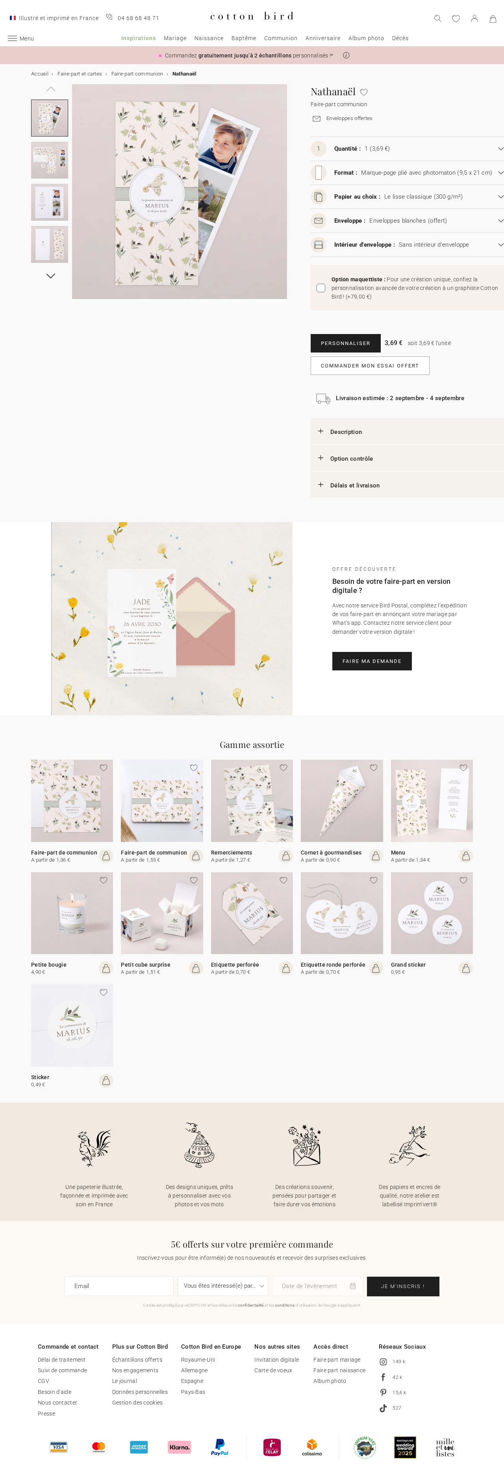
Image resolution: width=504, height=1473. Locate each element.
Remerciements (231, 852)
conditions (285, 1305)
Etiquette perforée (235, 965)
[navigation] (49, 84)
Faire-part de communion (64, 852)
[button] (346, 55)
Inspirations (138, 38)
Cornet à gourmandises (331, 852)
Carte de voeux (273, 1370)
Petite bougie (49, 965)
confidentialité (251, 1305)
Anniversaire (323, 38)
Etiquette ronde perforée (333, 965)
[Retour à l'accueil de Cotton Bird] (252, 26)
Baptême (244, 38)
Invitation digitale (276, 1360)
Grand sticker (408, 965)
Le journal (124, 1381)
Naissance (209, 38)
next (77, 196)
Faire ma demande (372, 661)
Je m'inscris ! (403, 1286)
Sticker (40, 1077)
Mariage (175, 38)
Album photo (366, 38)
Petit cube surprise (145, 965)
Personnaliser (346, 343)
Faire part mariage (336, 1360)
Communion (281, 38)
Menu (398, 852)
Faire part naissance (339, 1370)
